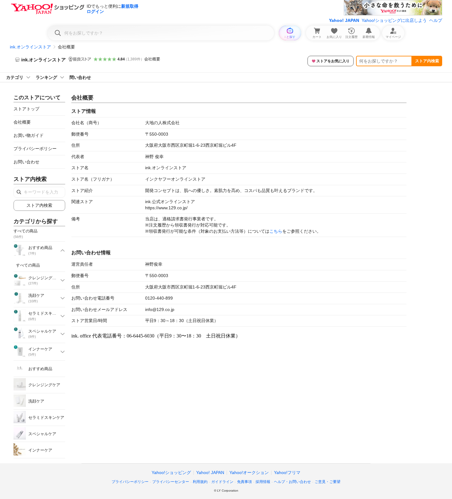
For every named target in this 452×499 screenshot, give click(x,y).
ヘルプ (435, 20)
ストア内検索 (427, 61)
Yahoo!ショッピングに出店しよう (394, 20)
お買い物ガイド (29, 135)
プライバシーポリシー (35, 148)
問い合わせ (80, 77)
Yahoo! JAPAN (344, 20)
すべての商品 (28, 265)
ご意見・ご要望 (327, 482)
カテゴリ (14, 77)
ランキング (46, 77)
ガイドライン (222, 482)
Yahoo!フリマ (287, 472)
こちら (275, 231)
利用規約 (200, 482)
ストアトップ (26, 108)
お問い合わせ (26, 161)
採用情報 (263, 482)
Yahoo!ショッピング (171, 472)
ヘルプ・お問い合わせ (292, 482)
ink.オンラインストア (30, 46)
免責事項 (244, 482)
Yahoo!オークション (249, 472)
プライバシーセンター (170, 482)
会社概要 (152, 59)
